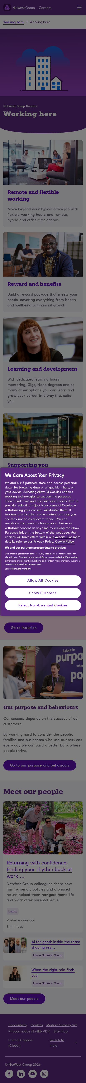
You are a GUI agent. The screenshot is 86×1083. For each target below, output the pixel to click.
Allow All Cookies (42, 580)
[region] (43, 541)
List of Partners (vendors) (18, 568)
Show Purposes (43, 593)
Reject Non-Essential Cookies (42, 605)
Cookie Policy (64, 541)
